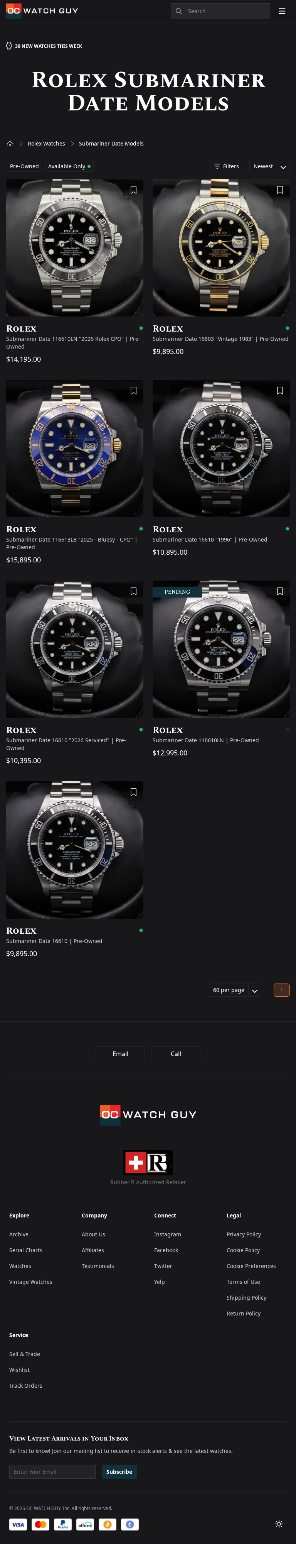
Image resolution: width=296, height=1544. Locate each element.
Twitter (163, 1266)
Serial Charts (25, 1250)
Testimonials (98, 1266)
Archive (19, 1234)
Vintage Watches (30, 1281)
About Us (93, 1234)
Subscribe (119, 1471)
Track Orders (25, 1385)
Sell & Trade (24, 1354)
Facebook (166, 1250)
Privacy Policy (244, 1234)
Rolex (74, 329)
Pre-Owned (24, 166)
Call (176, 1054)
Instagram (167, 1234)
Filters (231, 166)
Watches (20, 1266)
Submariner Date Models (111, 143)
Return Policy (244, 1313)
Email (120, 1054)
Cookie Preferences (251, 1266)
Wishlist (19, 1369)
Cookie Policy (243, 1250)
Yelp (159, 1281)
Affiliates (93, 1250)
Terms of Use (243, 1281)
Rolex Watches (46, 143)
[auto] (279, 1524)
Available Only (66, 166)
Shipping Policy (246, 1297)
